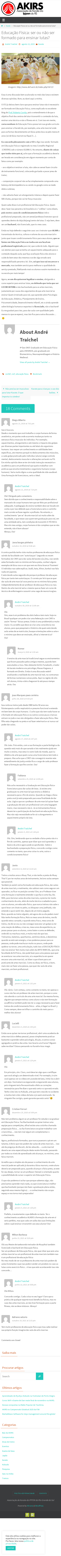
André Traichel (11, 44)
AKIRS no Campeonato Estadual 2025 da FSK (21, 1408)
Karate (8, 26)
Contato (43, 1492)
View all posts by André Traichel (35, 361)
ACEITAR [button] (10, 1548)
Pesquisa (6, 1468)
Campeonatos (8, 1436)
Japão (4, 1454)
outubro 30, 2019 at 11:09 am (27, 604)
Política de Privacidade (24, 1492)
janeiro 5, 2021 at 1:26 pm (25, 1206)
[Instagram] (32, 1513)
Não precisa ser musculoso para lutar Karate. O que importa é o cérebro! (15, 391)
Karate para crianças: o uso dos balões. (45, 389)
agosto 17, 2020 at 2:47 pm (26, 737)
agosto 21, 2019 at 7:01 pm (23, 422)
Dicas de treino (8, 1440)
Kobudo (5, 1463)
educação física (22, 373)
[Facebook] (27, 1513)
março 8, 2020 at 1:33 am (28, 651)
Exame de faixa (8, 1449)
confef (8, 373)
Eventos (5, 1445)
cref (13, 373)
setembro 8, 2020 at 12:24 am (24, 867)
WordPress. (39, 1504)
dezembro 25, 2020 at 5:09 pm (24, 1111)
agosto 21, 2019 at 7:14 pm (26, 488)
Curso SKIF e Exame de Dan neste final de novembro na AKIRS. (28, 1399)
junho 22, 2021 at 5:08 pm (25, 1283)
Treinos (5, 1477)
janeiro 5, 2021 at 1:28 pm (28, 830)
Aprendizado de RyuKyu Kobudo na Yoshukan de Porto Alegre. (28, 1394)
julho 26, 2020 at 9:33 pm (22, 697)
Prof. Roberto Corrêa (18, 111)
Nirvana (30, 1504)
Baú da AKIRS (7, 1431)
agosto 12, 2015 (28, 44)
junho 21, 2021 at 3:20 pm (22, 1237)
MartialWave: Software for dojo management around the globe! (28, 1412)
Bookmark (37, 373)
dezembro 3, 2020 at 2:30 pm (24, 1025)
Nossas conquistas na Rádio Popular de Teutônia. (23, 1403)
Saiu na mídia (7, 1472)
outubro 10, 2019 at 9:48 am (23, 544)
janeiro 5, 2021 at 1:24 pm (25, 1059)
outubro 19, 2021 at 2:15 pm (24, 1319)
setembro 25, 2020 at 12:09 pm (30, 777)
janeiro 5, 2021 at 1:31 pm (25, 982)
